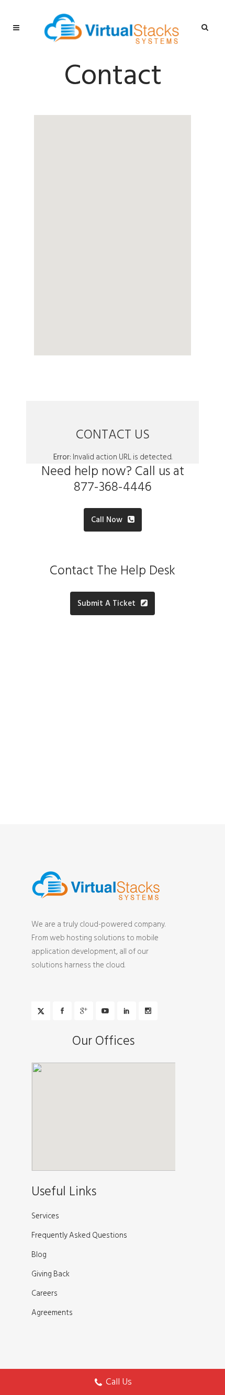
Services (45, 1216)
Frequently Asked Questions (79, 1235)
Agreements (52, 1313)
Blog (39, 1255)
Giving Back (50, 1274)
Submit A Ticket (106, 603)
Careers (44, 1293)
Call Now (106, 519)
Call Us (119, 1381)
